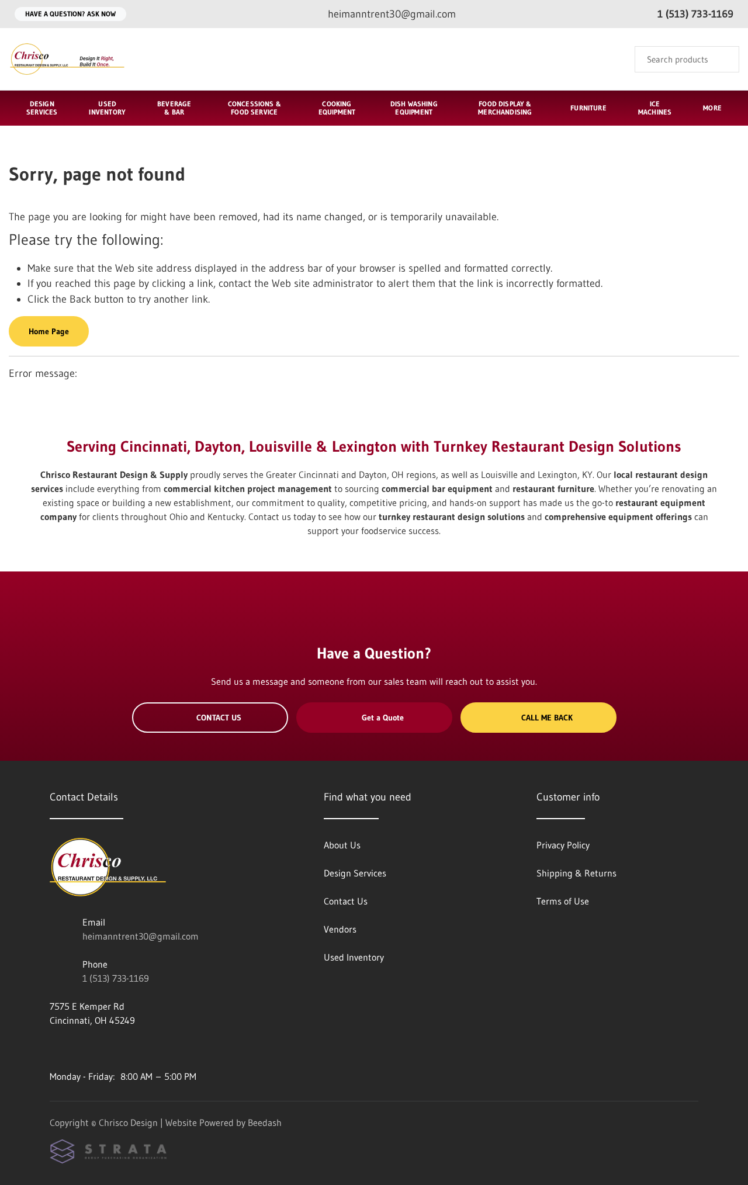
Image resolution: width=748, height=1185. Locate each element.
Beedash (265, 1122)
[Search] (722, 59)
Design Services (41, 107)
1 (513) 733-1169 (115, 978)
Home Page (49, 331)
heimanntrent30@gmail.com (140, 936)
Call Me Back (547, 717)
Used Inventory (107, 107)
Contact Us (218, 717)
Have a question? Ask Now (70, 13)
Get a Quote (383, 717)
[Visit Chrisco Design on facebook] (55, 1048)
